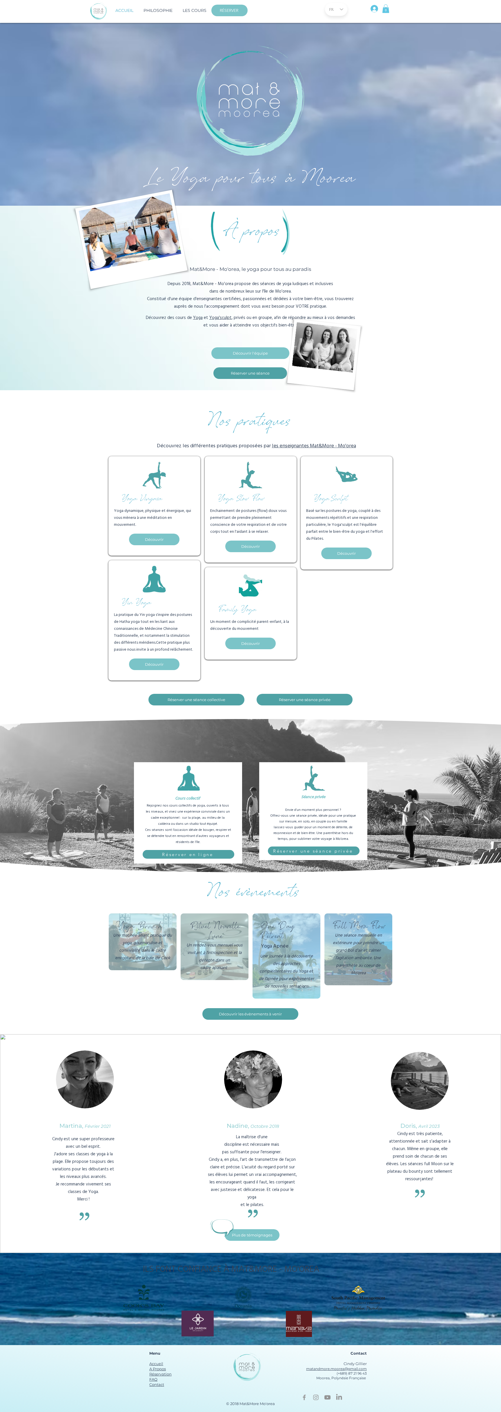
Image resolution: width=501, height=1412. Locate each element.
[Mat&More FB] (304, 1397)
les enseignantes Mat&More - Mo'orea (314, 446)
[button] (194, 10)
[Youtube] (327, 1397)
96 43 (362, 1373)
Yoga (198, 318)
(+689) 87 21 (347, 1373)
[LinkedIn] (339, 1397)
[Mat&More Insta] (316, 1397)
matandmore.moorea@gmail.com (336, 1369)
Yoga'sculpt (220, 318)
